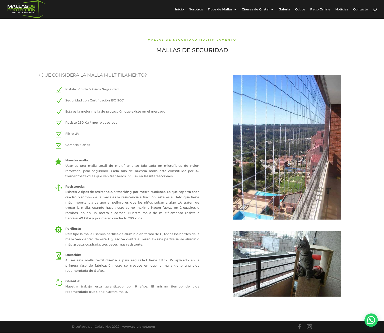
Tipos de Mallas (220, 9)
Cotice (300, 9)
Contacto (360, 9)
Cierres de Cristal (255, 9)
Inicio (179, 9)
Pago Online (320, 9)
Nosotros (196, 9)
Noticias (341, 9)
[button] (371, 320)
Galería (284, 9)
